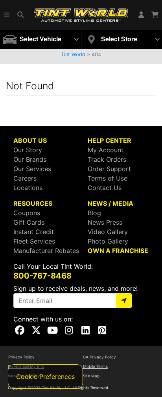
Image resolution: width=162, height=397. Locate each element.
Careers (25, 178)
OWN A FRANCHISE (118, 251)
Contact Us (105, 188)
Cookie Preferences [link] (45, 376)
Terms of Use (107, 178)
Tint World (73, 54)
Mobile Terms (95, 366)
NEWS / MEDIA (110, 203)
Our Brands (29, 159)
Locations (27, 188)
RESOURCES (32, 203)
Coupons (26, 213)
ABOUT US (30, 140)
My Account (105, 150)
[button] (7, 15)
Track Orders (107, 159)
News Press (105, 222)
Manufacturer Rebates (46, 251)
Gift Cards (28, 222)
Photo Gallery (108, 241)
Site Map (91, 375)
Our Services (32, 169)
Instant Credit (33, 232)
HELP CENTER (109, 140)
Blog (94, 213)
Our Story (27, 150)
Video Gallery (108, 232)
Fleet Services (34, 241)
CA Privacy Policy (99, 357)
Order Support (109, 169)
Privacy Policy (21, 357)
